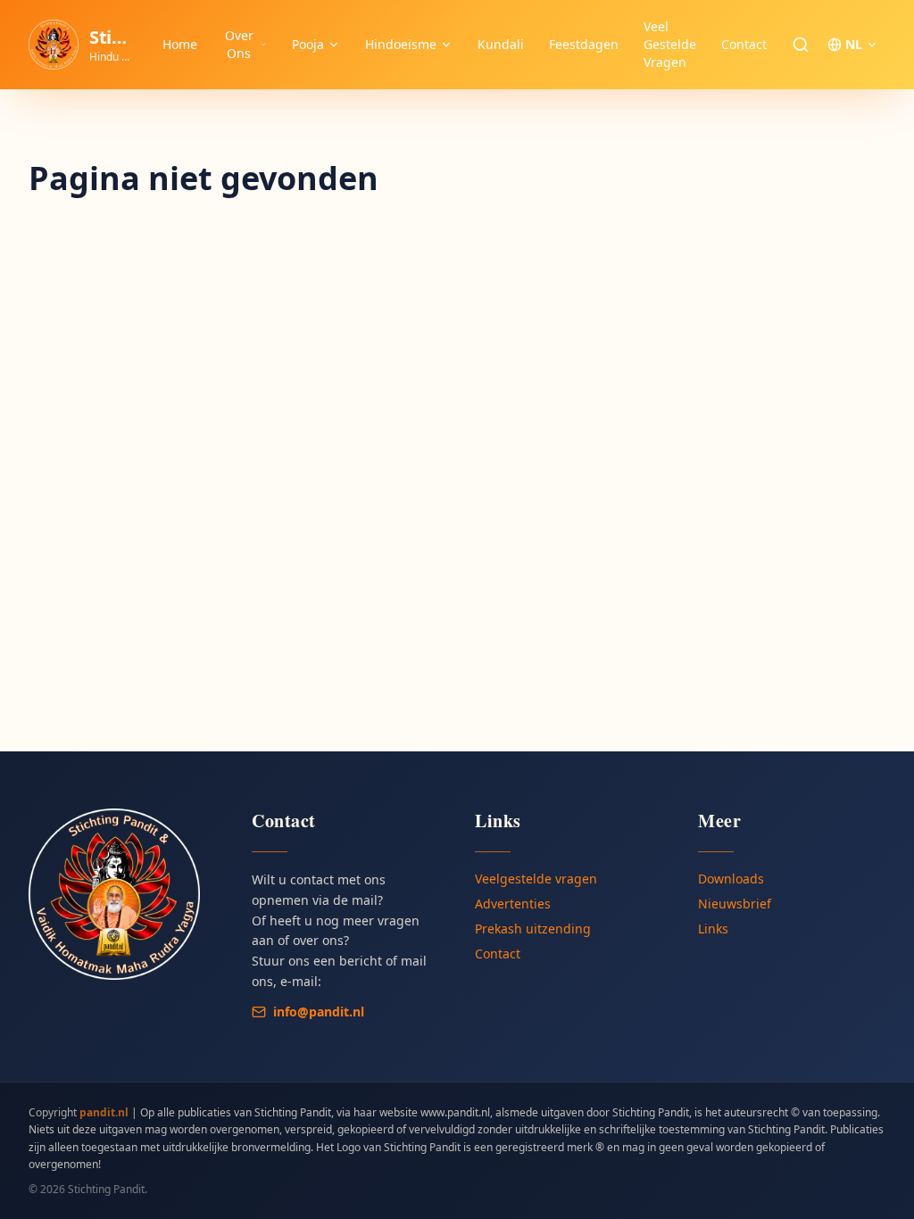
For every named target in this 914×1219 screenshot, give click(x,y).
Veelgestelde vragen (536, 878)
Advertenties (513, 903)
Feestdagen (584, 44)
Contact (744, 44)
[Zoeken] (801, 45)
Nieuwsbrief (734, 903)
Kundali (501, 44)
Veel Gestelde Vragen (670, 44)
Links (713, 928)
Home (179, 44)
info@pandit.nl (318, 1011)
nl (853, 44)
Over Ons (239, 44)
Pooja (308, 44)
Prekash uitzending (533, 928)
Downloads (731, 878)
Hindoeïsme (400, 44)
